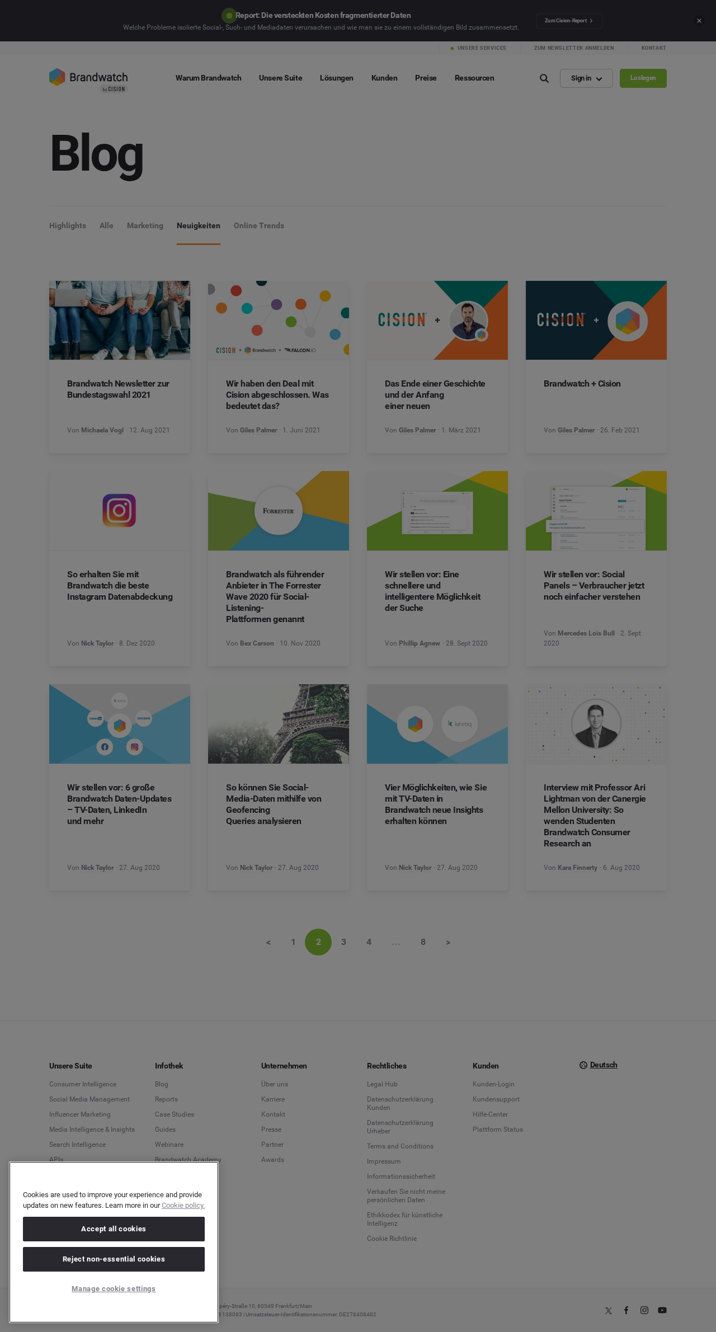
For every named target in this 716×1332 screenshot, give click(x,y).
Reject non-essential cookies (114, 1259)
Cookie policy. (183, 1205)
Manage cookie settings (114, 1288)
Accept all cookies (114, 1229)
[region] (114, 1242)
